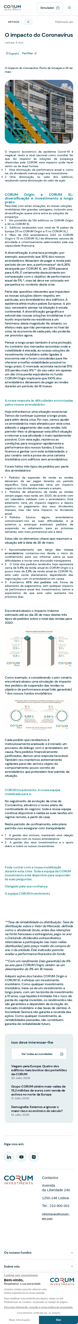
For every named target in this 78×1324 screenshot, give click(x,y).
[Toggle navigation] (69, 7)
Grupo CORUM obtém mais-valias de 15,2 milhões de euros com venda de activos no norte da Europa (38, 1090)
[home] (12, 7)
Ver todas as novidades (36, 1054)
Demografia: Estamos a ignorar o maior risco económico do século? (37, 1109)
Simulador (47, 8)
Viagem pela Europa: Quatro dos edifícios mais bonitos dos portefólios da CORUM (39, 1070)
